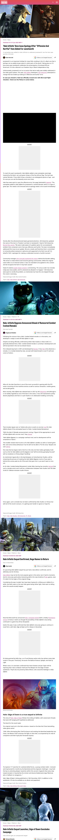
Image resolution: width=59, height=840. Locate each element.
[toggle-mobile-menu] (57, 2)
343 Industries (42, 72)
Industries (43, 391)
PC (18, 317)
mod (45, 427)
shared (30, 434)
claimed (50, 466)
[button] (55, 57)
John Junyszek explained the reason (27, 258)
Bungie (35, 349)
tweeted (48, 182)
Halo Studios (13, 516)
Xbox (19, 553)
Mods (29, 516)
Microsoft (20, 786)
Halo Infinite (13, 279)
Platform (14, 317)
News (9, 40)
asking (8, 447)
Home (4, 40)
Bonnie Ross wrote (8, 245)
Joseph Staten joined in (20, 268)
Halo (8, 279)
